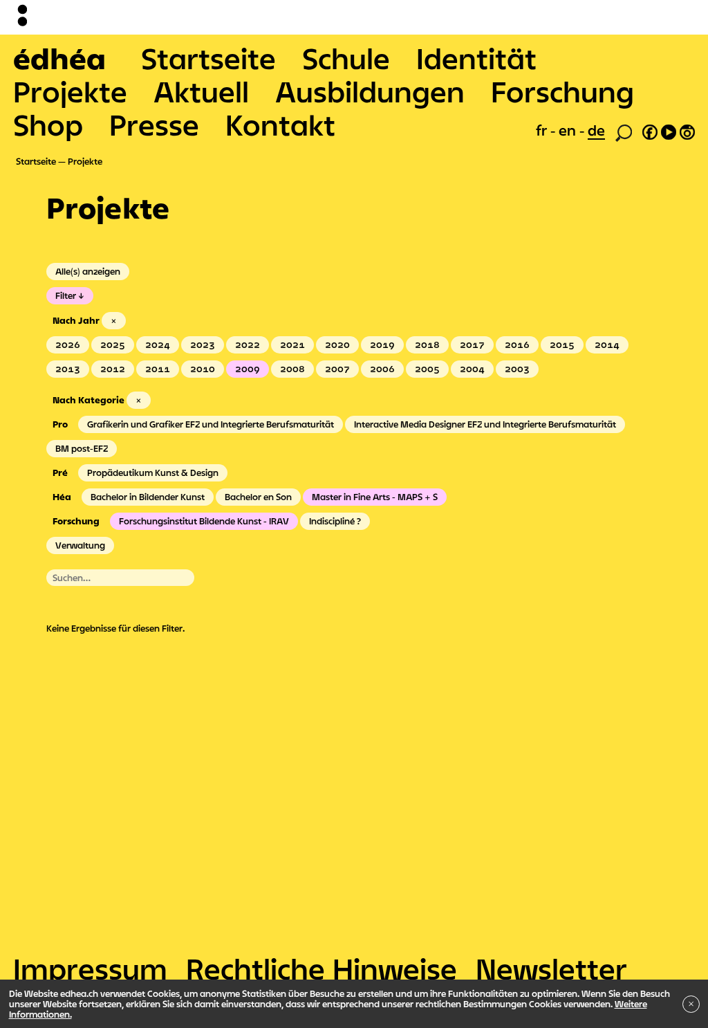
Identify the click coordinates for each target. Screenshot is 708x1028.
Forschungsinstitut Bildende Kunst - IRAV (204, 520)
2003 (517, 368)
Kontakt (280, 124)
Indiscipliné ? (335, 520)
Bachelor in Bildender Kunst (148, 496)
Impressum (90, 968)
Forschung (562, 91)
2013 (67, 368)
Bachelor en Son (258, 496)
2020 (337, 344)
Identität (476, 58)
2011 (157, 368)
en (569, 130)
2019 (382, 344)
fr (543, 130)
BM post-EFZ (81, 448)
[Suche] (623, 131)
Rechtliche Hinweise (321, 968)
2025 (112, 344)
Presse (154, 124)
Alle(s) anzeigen (87, 271)
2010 (202, 368)
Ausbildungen (370, 91)
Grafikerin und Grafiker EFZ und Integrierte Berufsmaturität (210, 424)
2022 (247, 344)
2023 (202, 344)
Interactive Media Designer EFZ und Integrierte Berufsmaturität (485, 424)
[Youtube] (668, 130)
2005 (427, 368)
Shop (48, 124)
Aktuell (201, 91)
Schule (346, 58)
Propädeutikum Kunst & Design (152, 472)
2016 (517, 344)
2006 (382, 368)
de (596, 130)
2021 (292, 344)
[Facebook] (650, 130)
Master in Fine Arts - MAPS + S (375, 496)
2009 (247, 368)
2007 (337, 368)
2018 (427, 344)
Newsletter (551, 968)
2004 (472, 368)
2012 (112, 368)
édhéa (59, 58)
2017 (472, 344)
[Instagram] (687, 130)
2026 (67, 344)
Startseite (208, 58)
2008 (292, 368)
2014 (607, 344)
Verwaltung (80, 545)
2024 (157, 344)
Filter (65, 295)
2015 (562, 344)
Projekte (70, 91)
